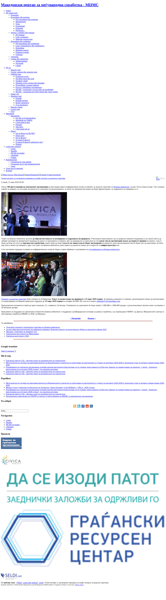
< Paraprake (75, 318)
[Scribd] (91, 407)
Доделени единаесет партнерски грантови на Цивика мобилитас (33, 327)
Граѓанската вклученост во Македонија (22, 334)
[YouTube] (88, 407)
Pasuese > (92, 318)
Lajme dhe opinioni (30, 583)
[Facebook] (84, 407)
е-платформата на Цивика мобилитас (104, 249)
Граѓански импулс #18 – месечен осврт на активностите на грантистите (35, 372)
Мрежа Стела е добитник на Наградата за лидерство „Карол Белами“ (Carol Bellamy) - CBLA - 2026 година (50, 387)
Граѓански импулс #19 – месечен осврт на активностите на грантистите (35, 361)
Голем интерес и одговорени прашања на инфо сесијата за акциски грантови (33, 178)
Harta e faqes (79, 585)
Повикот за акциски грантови (13, 299)
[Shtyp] (161, 179)
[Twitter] (79, 407)
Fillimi (19, 583)
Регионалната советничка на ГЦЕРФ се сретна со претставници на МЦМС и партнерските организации (49, 396)
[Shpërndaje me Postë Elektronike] (164, 179)
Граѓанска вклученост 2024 (17, 336)
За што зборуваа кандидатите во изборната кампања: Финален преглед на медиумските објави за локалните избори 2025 (56, 329)
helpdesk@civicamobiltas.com (108, 301)
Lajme (41, 583)
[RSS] (75, 407)
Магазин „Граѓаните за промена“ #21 (21, 332)
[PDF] (158, 179)
